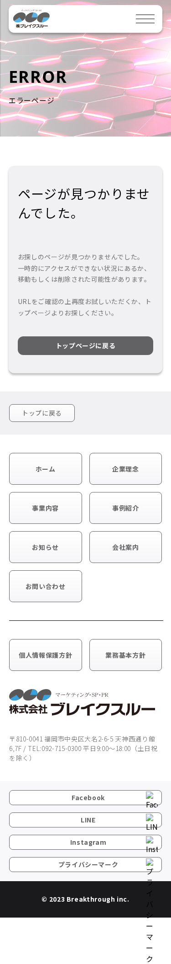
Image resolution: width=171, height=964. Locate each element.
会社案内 (125, 547)
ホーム (46, 468)
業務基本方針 (125, 655)
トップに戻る (42, 412)
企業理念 (125, 468)
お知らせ (45, 547)
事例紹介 (125, 507)
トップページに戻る (86, 345)
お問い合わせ (46, 586)
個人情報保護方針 (45, 655)
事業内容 (45, 507)
